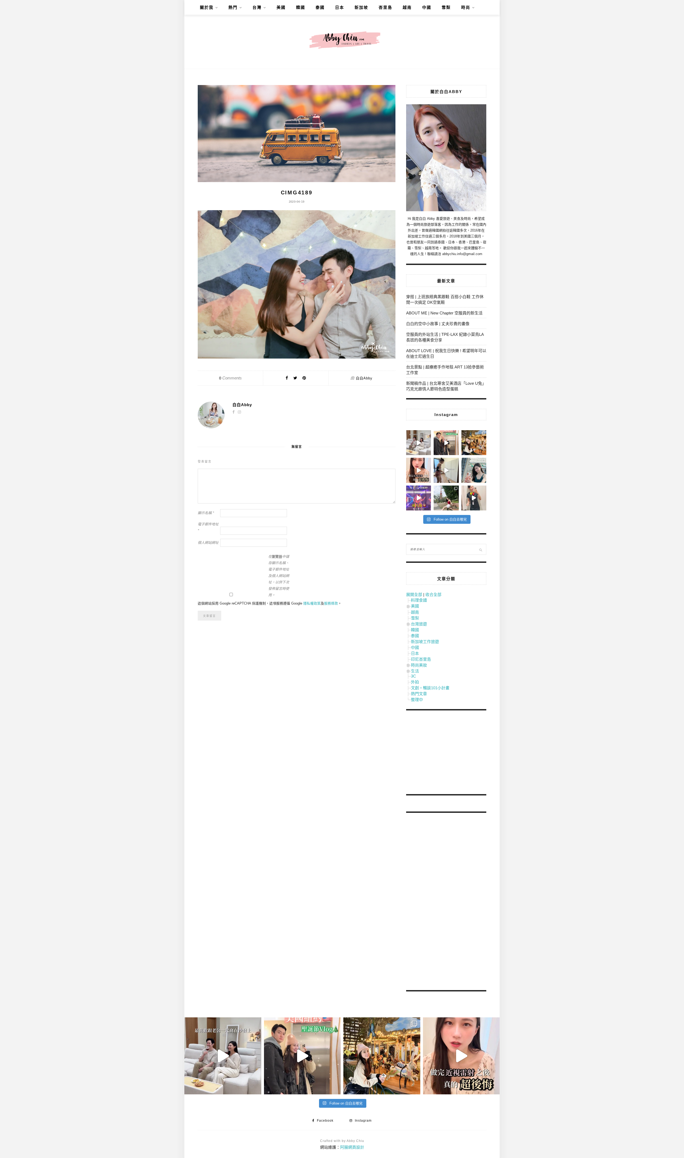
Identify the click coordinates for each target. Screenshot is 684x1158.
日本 (339, 7)
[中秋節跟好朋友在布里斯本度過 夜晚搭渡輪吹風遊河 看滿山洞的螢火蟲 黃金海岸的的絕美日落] (473, 498)
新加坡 (361, 7)
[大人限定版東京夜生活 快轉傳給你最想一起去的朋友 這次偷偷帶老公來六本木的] (418, 498)
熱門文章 (419, 693)
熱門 (233, 7)
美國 (281, 7)
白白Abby (364, 378)
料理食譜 (419, 600)
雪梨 (446, 7)
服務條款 (331, 603)
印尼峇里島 (421, 659)
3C (413, 676)
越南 (407, 7)
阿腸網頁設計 (352, 1147)
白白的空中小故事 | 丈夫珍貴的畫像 (437, 323)
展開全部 (414, 594)
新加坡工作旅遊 (425, 641)
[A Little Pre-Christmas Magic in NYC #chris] (473, 442)
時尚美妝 (419, 665)
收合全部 (433, 594)
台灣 (257, 7)
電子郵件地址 (208, 527)
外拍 (415, 682)
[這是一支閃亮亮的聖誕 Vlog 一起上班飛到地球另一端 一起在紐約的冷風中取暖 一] (446, 442)
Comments (230, 378)
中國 (426, 7)
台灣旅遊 (419, 624)
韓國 (300, 7)
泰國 (320, 7)
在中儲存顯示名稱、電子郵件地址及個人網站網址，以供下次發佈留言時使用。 (278, 576)
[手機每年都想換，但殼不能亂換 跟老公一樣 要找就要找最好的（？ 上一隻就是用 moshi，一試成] (473, 470)
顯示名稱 (206, 513)
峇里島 (385, 7)
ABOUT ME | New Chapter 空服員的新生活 (444, 313)
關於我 (206, 7)
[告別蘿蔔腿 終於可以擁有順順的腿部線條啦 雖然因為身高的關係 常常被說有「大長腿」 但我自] (446, 498)
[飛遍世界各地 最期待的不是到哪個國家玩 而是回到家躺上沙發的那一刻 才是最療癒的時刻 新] (418, 442)
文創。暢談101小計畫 (430, 688)
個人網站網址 (208, 543)
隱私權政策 (312, 603)
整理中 (417, 699)
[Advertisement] (446, 753)
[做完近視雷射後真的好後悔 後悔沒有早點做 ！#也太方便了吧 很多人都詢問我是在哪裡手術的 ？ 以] (418, 470)
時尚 (465, 7)
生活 (415, 671)
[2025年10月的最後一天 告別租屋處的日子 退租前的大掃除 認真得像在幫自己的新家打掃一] (446, 470)
